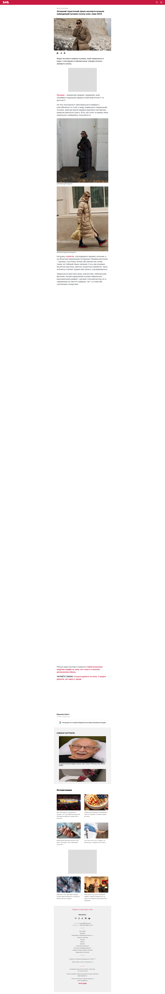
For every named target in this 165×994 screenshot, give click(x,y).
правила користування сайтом (82, 950)
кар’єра (82, 939)
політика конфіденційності (82, 948)
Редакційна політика (82, 952)
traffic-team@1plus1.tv (82, 980)
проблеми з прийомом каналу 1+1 (82, 935)
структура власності (82, 946)
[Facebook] (57, 53)
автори (82, 943)
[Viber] (64, 53)
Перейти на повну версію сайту (82, 909)
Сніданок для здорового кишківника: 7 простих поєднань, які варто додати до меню (96, 814)
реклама (82, 933)
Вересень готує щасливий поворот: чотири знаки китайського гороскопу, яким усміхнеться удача (68, 896)
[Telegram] (61, 53)
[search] (157, 2)
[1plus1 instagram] (75, 918)
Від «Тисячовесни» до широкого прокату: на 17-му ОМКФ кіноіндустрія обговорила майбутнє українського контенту (68, 815)
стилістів (70, 256)
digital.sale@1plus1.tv (82, 975)
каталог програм (82, 937)
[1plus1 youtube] (89, 919)
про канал (82, 931)
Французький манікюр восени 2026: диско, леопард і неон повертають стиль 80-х (68, 842)
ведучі (82, 941)
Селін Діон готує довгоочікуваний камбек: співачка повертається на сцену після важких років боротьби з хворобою (95, 897)
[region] (82, 80)
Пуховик (61, 95)
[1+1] (6, 2)
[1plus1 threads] (79, 919)
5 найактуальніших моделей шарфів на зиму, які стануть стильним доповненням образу (80, 669)
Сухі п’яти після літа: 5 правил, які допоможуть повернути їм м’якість (95, 841)
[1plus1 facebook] (86, 918)
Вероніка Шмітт (63, 714)
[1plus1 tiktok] (82, 919)
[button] (161, 2)
